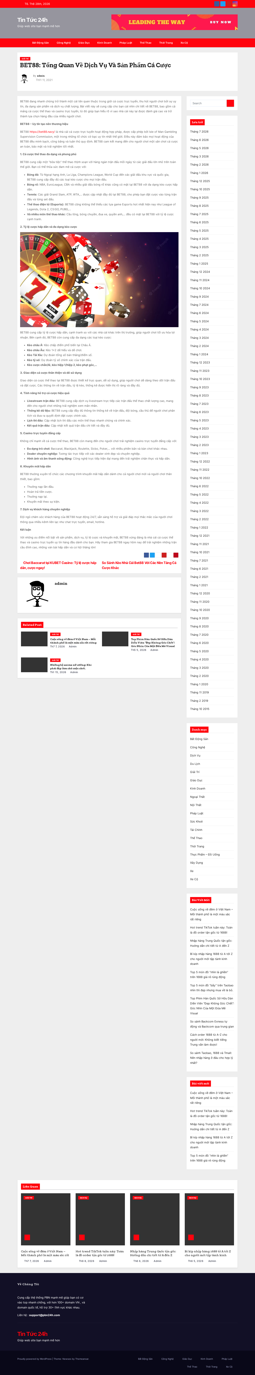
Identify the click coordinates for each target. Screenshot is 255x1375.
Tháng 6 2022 (199, 486)
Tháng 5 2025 (199, 230)
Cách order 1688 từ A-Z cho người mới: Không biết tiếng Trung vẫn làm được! (208, 1039)
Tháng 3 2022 (199, 511)
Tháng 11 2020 (199, 601)
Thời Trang (166, 42)
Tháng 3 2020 (199, 667)
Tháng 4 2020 (199, 659)
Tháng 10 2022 (200, 478)
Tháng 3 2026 (199, 156)
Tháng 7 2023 (199, 404)
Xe (191, 871)
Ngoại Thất (197, 797)
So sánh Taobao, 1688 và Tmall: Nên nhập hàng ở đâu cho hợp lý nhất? (211, 1058)
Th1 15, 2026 (58, 672)
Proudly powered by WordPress (34, 1358)
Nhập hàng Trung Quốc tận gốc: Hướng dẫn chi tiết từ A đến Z (153, 1253)
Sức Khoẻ (196, 821)
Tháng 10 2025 (200, 189)
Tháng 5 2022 (199, 494)
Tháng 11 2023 (199, 371)
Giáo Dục (84, 42)
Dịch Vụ (195, 755)
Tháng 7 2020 (199, 634)
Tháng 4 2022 (199, 502)
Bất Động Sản (40, 42)
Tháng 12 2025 (200, 181)
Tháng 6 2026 (199, 140)
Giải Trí (25, 59)
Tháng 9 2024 (199, 296)
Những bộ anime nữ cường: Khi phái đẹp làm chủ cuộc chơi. (71, 666)
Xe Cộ (184, 42)
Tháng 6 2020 (199, 643)
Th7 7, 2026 (57, 646)
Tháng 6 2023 (199, 412)
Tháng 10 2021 (199, 552)
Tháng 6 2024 (199, 313)
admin (41, 75)
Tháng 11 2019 (199, 692)
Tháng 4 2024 (199, 329)
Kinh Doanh (104, 42)
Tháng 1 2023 (199, 453)
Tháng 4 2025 (199, 238)
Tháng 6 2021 (199, 568)
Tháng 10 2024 (200, 288)
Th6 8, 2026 (86, 1260)
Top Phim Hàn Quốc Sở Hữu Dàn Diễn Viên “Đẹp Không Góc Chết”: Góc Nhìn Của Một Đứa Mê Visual (153, 642)
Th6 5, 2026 (195, 1260)
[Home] (22, 42)
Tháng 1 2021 (199, 585)
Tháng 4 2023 (199, 428)
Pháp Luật (126, 42)
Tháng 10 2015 (199, 709)
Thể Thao (146, 42)
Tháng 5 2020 (199, 651)
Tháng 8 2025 (199, 205)
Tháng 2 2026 (199, 164)
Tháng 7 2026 (199, 131)
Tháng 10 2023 (200, 379)
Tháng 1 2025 (199, 263)
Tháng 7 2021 (199, 560)
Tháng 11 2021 (199, 544)
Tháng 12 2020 (200, 593)
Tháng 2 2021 (199, 577)
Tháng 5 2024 (199, 321)
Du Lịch (195, 764)
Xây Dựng (196, 862)
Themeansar (81, 1358)
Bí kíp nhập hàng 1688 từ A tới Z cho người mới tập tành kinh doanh (211, 958)
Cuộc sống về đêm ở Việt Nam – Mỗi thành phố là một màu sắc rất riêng (73, 640)
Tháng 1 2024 (199, 354)
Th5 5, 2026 (138, 649)
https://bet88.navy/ (42, 131)
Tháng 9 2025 (199, 197)
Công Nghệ (64, 42)
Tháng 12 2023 (200, 362)
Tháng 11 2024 (199, 280)
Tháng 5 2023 (199, 420)
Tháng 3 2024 (199, 337)
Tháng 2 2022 (199, 519)
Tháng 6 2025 (199, 222)
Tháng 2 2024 (199, 346)
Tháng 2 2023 (199, 445)
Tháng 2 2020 (199, 676)
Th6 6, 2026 (141, 1260)
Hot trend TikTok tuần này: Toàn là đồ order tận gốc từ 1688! (100, 1253)
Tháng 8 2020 (199, 626)
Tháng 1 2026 (199, 173)
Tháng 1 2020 (199, 684)
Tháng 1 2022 (199, 527)
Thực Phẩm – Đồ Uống (205, 854)
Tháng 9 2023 (199, 387)
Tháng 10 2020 (200, 610)
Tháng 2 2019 (199, 700)
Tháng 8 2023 (199, 395)
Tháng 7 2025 (199, 214)
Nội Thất (195, 805)
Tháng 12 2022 (200, 461)
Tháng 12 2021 (199, 535)
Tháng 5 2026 (199, 148)
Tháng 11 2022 (199, 469)
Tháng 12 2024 (200, 271)
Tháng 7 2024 (199, 304)
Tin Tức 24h (32, 20)
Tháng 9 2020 (199, 618)
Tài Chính (196, 830)
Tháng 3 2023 (199, 437)
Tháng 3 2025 (199, 247)
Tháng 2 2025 (199, 255)
